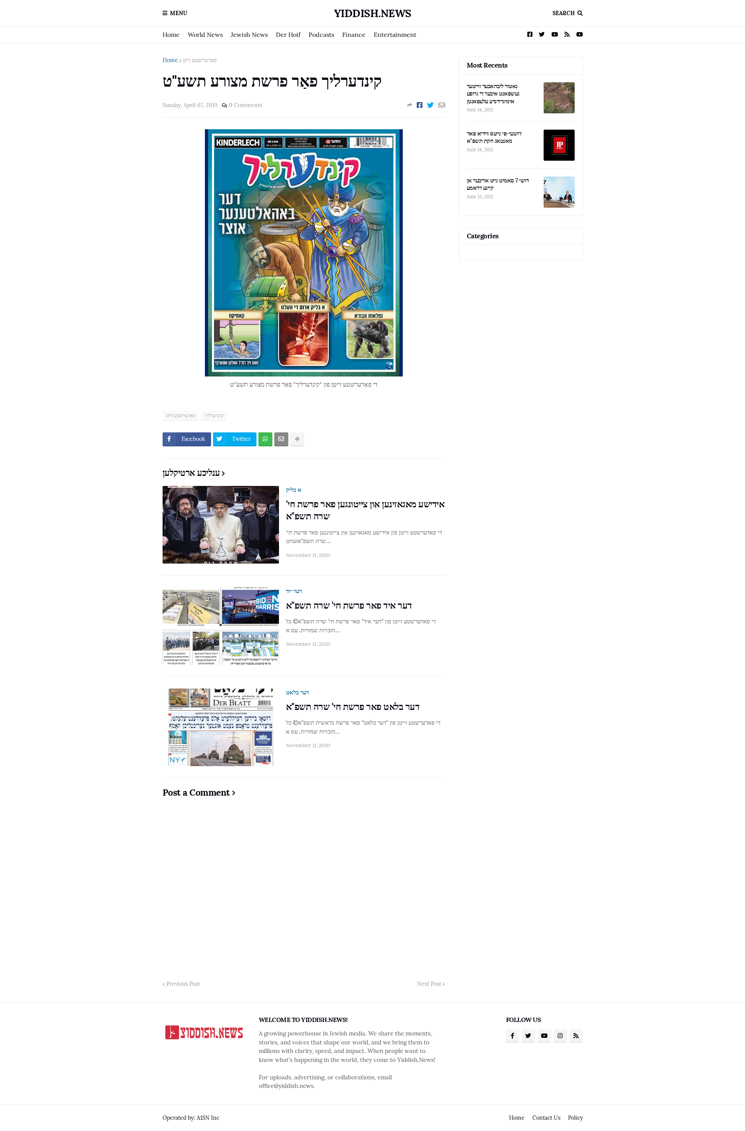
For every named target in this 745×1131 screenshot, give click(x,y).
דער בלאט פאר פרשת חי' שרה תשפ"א (353, 707)
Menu (178, 13)
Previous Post (183, 983)
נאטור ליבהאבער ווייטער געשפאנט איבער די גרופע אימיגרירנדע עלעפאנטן (493, 93)
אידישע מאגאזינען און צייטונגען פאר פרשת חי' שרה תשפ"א (365, 510)
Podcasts (321, 34)
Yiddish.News (372, 13)
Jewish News (249, 34)
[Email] (441, 105)
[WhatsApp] (265, 439)
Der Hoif (288, 34)
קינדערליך (214, 415)
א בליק (293, 489)
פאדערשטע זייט (200, 60)
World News (205, 34)
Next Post (429, 983)
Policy (575, 1117)
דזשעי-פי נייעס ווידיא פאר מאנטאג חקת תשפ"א (494, 137)
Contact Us (546, 1117)
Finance (354, 34)
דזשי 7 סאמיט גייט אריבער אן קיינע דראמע (498, 184)
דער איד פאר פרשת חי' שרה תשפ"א (349, 605)
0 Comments (245, 105)
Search (564, 13)
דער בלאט (297, 692)
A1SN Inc (208, 1117)
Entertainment (395, 34)
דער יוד (294, 591)
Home (171, 34)
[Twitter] (430, 105)
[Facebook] (420, 105)
